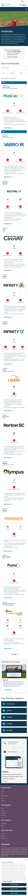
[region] (14, 877)
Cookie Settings (14, 884)
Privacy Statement (7, 881)
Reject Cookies (14, 889)
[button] (14, 743)
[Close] (26, 860)
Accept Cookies (14, 893)
